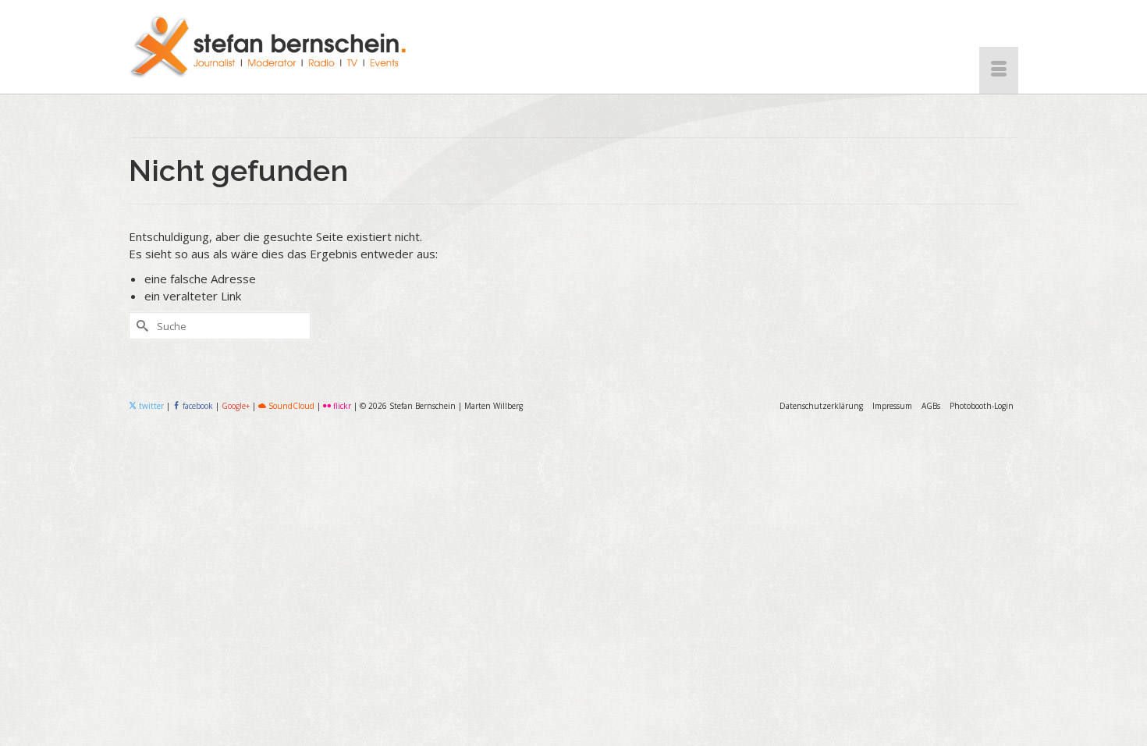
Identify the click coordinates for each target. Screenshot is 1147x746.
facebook (197, 405)
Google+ (236, 405)
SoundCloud (290, 405)
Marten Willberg (493, 405)
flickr (341, 405)
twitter (150, 405)
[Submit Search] (140, 325)
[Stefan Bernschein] (269, 47)
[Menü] (998, 70)
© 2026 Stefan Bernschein (408, 405)
